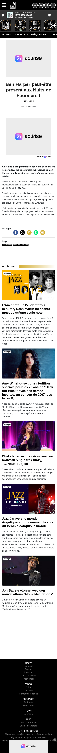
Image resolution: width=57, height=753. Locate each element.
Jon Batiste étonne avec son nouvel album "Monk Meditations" (28, 592)
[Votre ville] (35, 5)
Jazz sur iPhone (28, 722)
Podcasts (28, 702)
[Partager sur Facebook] (15, 233)
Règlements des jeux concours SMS (28, 737)
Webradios (21, 34)
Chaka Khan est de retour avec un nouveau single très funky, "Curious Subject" (27, 460)
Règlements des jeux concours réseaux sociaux (28, 734)
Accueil (6, 34)
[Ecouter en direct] (41, 5)
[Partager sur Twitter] (22, 233)
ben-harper (7, 245)
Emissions (29, 672)
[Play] (3, 15)
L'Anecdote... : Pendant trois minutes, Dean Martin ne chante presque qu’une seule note (26, 308)
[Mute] (50, 15)
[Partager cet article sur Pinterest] (28, 233)
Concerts (28, 690)
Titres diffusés (28, 675)
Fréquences (38, 34)
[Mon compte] (53, 5)
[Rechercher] (47, 5)
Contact (29, 666)
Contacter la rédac (28, 693)
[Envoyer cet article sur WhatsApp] (35, 233)
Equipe (28, 669)
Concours (28, 714)
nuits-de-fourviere (20, 245)
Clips (28, 687)
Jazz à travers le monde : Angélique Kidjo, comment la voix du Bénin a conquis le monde (27, 522)
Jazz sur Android (28, 725)
